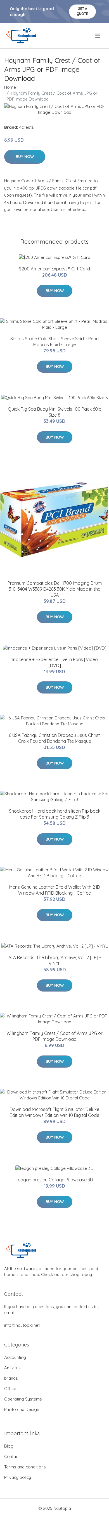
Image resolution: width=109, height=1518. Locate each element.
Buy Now (25, 156)
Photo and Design (21, 1409)
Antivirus (12, 1367)
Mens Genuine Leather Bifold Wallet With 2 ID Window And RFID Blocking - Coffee (54, 890)
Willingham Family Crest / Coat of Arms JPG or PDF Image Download (54, 1036)
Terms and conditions (25, 1467)
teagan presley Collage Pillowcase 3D (54, 1180)
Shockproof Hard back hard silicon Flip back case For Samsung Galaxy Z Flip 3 (54, 814)
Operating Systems (23, 1399)
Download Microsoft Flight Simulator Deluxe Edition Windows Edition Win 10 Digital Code (54, 1112)
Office (10, 1388)
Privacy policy (17, 1477)
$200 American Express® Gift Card (54, 269)
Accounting (15, 1357)
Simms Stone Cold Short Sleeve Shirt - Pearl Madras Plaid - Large (54, 341)
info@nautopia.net (22, 1325)
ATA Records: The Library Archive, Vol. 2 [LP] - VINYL (54, 960)
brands (11, 1378)
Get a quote (82, 11)
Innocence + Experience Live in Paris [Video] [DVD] (54, 662)
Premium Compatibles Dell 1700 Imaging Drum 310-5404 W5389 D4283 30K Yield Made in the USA (55, 589)
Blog (8, 1446)
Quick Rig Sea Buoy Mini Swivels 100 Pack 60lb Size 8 (54, 412)
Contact (12, 1456)
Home (10, 87)
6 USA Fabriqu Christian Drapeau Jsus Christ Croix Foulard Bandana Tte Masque (54, 738)
